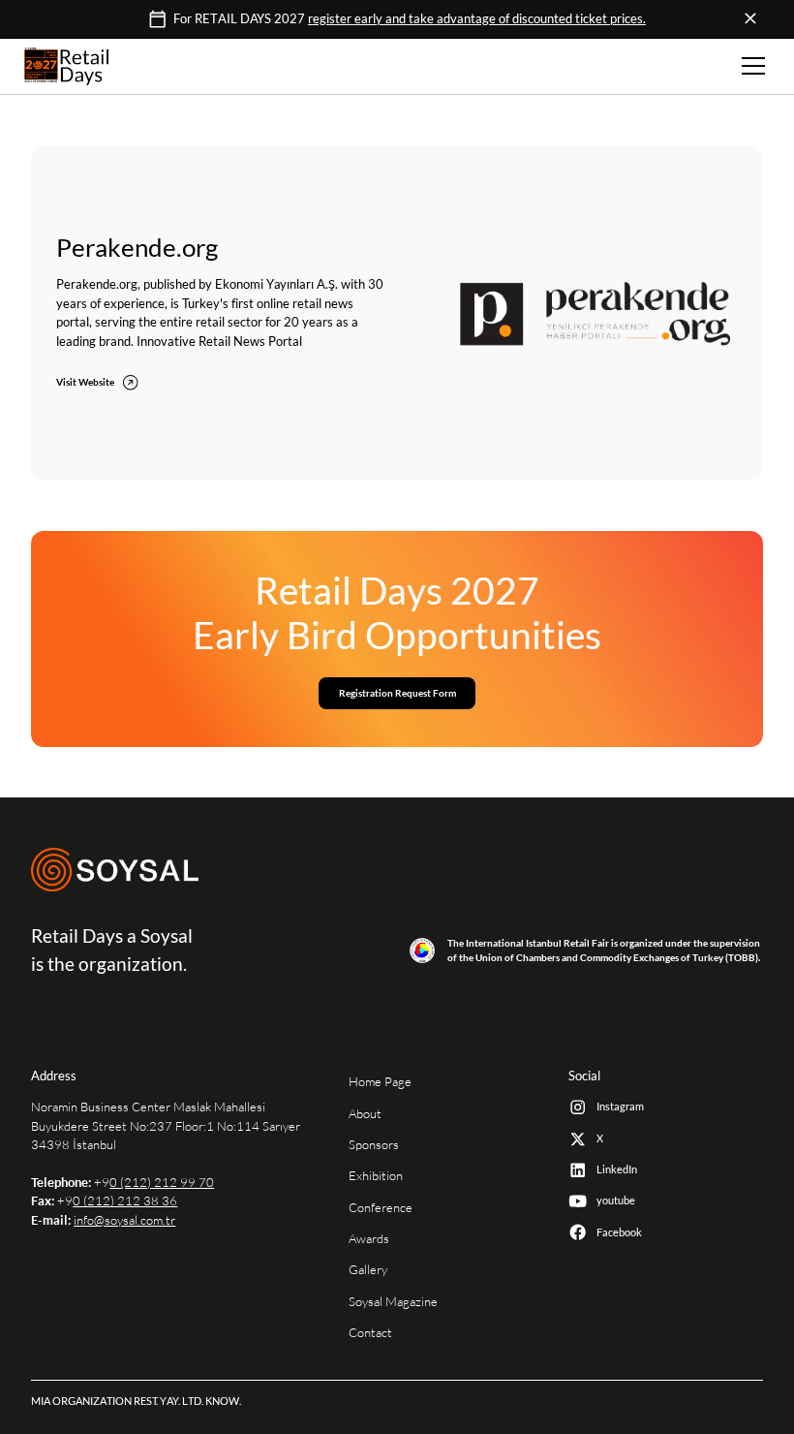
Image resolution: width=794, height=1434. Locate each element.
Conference (380, 1207)
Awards (369, 1238)
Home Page (380, 1082)
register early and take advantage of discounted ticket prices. (477, 19)
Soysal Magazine (393, 1301)
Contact (370, 1332)
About (365, 1114)
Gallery (368, 1270)
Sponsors (374, 1145)
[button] (750, 66)
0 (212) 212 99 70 (161, 1182)
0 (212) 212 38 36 (125, 1201)
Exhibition (376, 1176)
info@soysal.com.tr (124, 1220)
